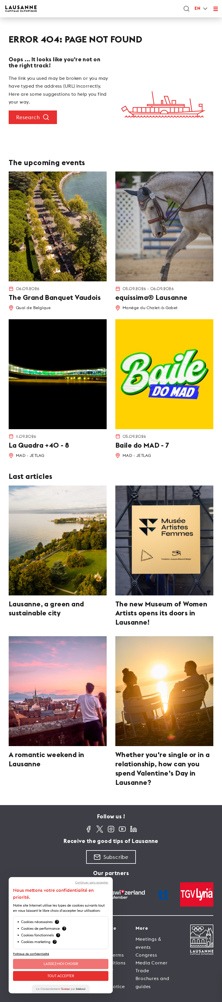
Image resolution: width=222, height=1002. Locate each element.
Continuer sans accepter (91, 882)
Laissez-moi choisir (61, 964)
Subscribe (115, 857)
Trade (142, 970)
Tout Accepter (60, 976)
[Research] (186, 8)
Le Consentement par (60, 988)
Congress (146, 955)
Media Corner (152, 963)
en (197, 8)
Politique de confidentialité (31, 954)
